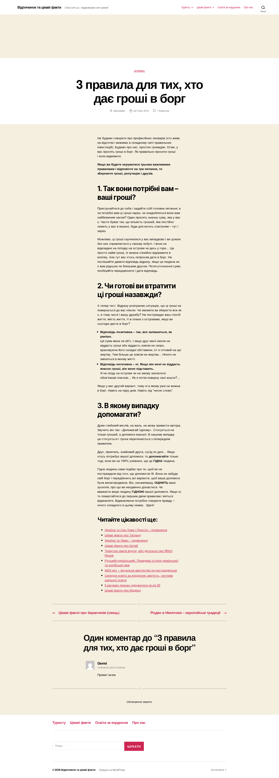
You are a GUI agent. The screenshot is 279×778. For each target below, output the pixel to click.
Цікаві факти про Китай (121, 545)
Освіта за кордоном (229, 7)
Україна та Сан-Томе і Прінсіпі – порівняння (136, 530)
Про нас (248, 7)
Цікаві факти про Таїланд (123, 535)
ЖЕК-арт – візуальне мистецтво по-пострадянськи (141, 570)
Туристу (185, 7)
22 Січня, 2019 (141, 110)
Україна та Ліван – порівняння (126, 540)
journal (139, 71)
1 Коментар (163, 110)
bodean (121, 110)
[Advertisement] (139, 36)
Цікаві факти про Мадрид (123, 590)
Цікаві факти (204, 7)
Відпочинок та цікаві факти (39, 7)
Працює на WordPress (112, 770)
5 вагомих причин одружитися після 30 (132, 585)
